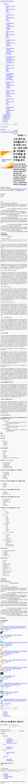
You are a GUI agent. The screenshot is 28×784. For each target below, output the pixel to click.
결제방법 (5, 713)
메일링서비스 (6, 118)
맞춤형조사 (9, 741)
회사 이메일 (3, 724)
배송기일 (5, 714)
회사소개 (5, 121)
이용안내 (5, 120)
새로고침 (21, 731)
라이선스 (5, 711)
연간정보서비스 (7, 114)
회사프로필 (9, 759)
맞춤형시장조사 (7, 116)
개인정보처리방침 (8, 776)
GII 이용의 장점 (7, 716)
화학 (16, 132)
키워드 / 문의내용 (5, 729)
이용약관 (6, 775)
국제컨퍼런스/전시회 (11, 743)
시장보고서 (6, 3)
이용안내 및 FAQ (10, 752)
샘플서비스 (9, 748)
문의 (7, 753)
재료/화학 (11, 132)
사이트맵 (6, 778)
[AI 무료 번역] (14, 583)
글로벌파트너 (6, 117)
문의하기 (3, 733)
